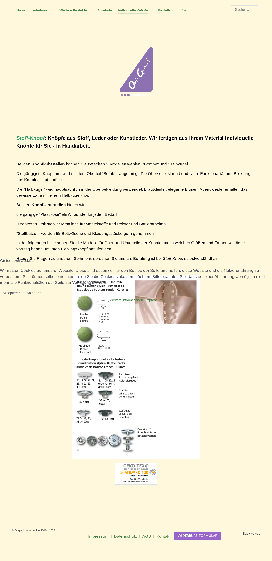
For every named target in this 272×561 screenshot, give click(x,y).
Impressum (154, 300)
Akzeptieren (12, 293)
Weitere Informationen (126, 300)
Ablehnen (34, 293)
